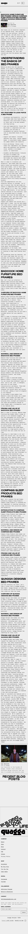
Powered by (8, 920)
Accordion (4, 864)
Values (3, 854)
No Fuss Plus (5, 866)
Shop (2, 844)
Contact (3, 849)
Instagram (4, 879)
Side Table (4, 871)
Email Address (6, 906)
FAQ (2, 851)
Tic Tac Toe (4, 869)
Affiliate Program (6, 889)
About (2, 841)
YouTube (3, 881)
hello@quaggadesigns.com (8, 899)
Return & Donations (7, 891)
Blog (2, 846)
